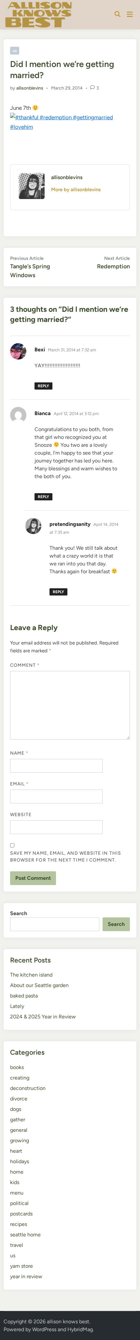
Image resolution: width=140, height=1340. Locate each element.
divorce (18, 1099)
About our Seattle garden (39, 985)
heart (16, 1151)
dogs (15, 1109)
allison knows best (68, 1321)
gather (17, 1119)
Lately (17, 1006)
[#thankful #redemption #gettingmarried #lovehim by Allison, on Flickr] (70, 127)
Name (19, 753)
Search (18, 913)
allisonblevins (29, 88)
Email (19, 784)
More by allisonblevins (76, 190)
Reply (43, 386)
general (18, 1130)
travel (16, 1245)
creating (19, 1078)
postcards (21, 1214)
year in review (26, 1276)
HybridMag (80, 1329)
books (17, 1067)
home (16, 1172)
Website (21, 814)
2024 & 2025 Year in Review (43, 1016)
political (19, 1203)
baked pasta (24, 996)
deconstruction (28, 1088)
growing (19, 1140)
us (15, 50)
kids (14, 1182)
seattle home (25, 1234)
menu (16, 1193)
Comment (25, 665)
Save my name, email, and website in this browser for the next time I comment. (65, 856)
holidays (19, 1161)
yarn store (21, 1266)
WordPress (44, 1329)
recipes (18, 1224)
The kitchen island (31, 975)
